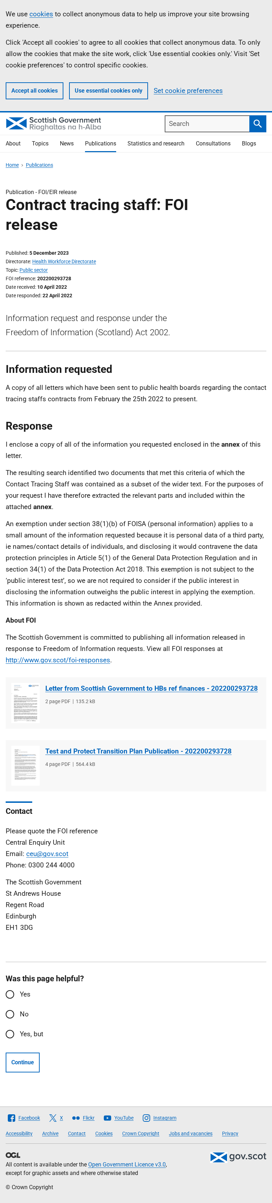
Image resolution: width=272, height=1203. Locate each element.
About (13, 143)
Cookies (104, 1133)
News (67, 143)
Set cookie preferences (188, 91)
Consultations (213, 143)
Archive (50, 1133)
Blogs (249, 143)
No (24, 1014)
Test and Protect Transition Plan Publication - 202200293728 (138, 751)
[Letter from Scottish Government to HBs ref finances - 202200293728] (25, 703)
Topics (40, 143)
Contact (77, 1133)
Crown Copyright (140, 1133)
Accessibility (19, 1133)
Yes (25, 994)
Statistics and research (156, 143)
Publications (100, 143)
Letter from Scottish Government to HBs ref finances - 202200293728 (151, 688)
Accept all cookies (34, 90)
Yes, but (31, 1034)
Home (12, 165)
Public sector (33, 270)
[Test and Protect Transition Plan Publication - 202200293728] (25, 766)
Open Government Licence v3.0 (127, 1164)
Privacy (230, 1133)
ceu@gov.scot (47, 854)
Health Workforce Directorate (64, 261)
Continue (22, 1062)
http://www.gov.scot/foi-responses (58, 660)
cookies (41, 14)
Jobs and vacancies (190, 1133)
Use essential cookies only (108, 90)
